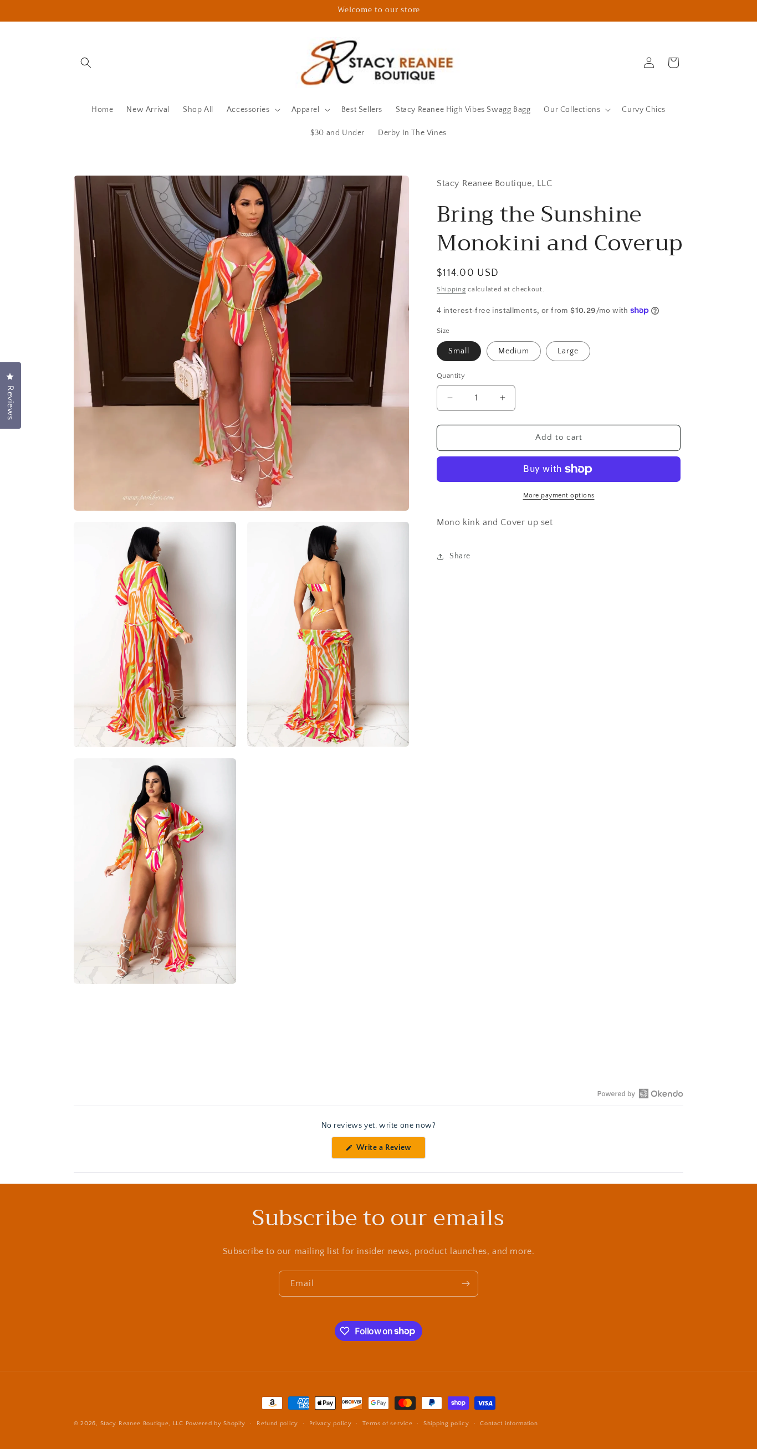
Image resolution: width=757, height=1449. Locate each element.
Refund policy (277, 1423)
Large (568, 351)
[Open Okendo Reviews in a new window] (640, 1093)
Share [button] (459, 556)
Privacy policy (330, 1423)
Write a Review (390, 1151)
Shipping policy (446, 1423)
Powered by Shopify (216, 1423)
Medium (513, 351)
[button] (86, 62)
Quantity (451, 375)
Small (458, 351)
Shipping (451, 289)
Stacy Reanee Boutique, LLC (141, 1423)
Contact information (509, 1423)
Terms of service (387, 1423)
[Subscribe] (465, 1284)
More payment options (559, 495)
